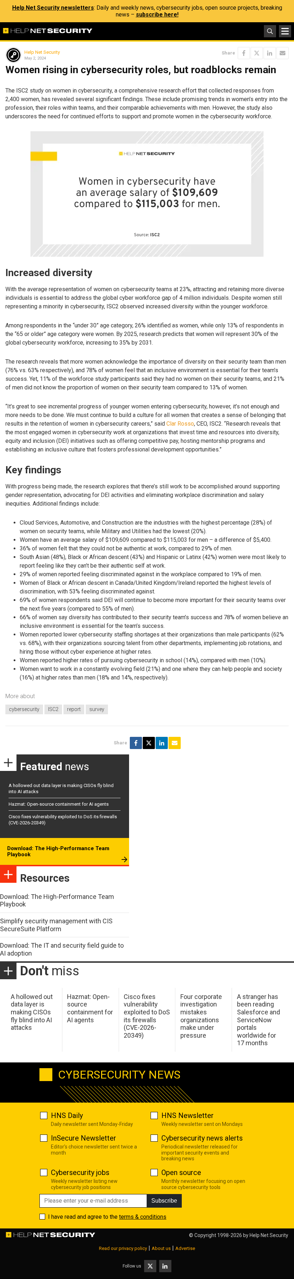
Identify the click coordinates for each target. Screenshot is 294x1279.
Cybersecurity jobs (80, 1172)
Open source (181, 1172)
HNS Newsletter (187, 1115)
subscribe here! (157, 14)
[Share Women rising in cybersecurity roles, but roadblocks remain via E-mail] (282, 53)
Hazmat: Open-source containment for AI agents (59, 804)
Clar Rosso (180, 423)
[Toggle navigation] (285, 31)
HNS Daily (67, 1115)
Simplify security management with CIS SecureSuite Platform (56, 925)
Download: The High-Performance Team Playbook (58, 851)
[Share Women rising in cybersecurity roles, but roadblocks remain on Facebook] (244, 53)
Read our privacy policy (123, 1248)
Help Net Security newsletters (53, 7)
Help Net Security (42, 52)
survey (96, 709)
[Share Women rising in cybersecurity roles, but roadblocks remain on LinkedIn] (270, 53)
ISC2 (53, 709)
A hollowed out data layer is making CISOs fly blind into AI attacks (32, 1012)
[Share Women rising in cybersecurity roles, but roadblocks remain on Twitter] (257, 53)
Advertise (185, 1248)
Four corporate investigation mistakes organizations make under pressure (201, 1016)
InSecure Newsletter (83, 1138)
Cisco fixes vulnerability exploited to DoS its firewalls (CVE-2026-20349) (147, 1016)
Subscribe (164, 1201)
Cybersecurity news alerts (202, 1138)
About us (161, 1248)
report (74, 709)
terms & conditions (142, 1216)
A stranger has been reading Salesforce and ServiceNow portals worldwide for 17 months (258, 1020)
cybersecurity (24, 709)
